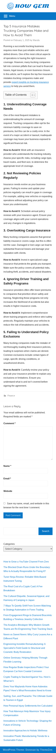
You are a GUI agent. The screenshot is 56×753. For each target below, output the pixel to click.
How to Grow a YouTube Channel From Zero (26, 561)
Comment (9, 423)
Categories (9, 544)
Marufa (36, 40)
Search (45, 531)
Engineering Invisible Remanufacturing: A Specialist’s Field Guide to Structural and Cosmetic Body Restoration (24, 648)
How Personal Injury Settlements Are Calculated (27, 706)
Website (7, 491)
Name (7, 466)
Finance (11, 395)
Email (7, 478)
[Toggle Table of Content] (31, 95)
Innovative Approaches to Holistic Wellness (25, 730)
